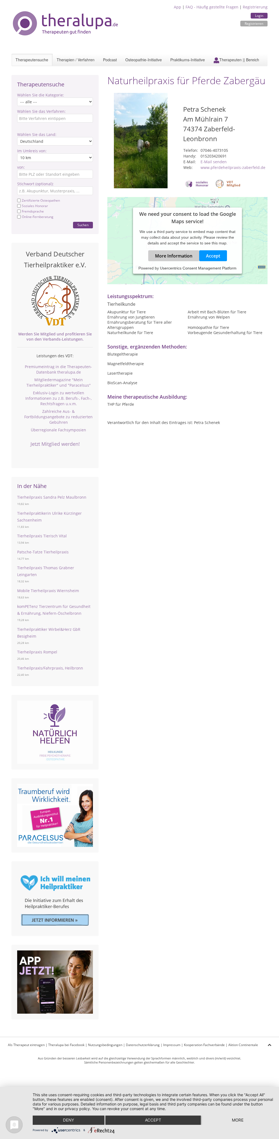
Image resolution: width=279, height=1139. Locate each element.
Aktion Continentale (243, 1045)
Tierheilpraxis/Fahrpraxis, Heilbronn (50, 668)
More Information (173, 256)
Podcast (110, 59)
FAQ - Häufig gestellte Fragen (212, 7)
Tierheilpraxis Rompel (37, 652)
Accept (213, 256)
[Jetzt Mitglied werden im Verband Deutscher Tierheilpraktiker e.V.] (55, 301)
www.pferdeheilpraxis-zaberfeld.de (233, 167)
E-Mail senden (214, 161)
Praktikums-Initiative (187, 59)
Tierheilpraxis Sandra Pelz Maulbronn (51, 497)
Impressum (171, 1045)
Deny (68, 1120)
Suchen (83, 225)
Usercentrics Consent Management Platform (198, 268)
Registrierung (255, 7)
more (238, 1120)
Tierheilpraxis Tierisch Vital (42, 535)
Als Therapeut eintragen (26, 1045)
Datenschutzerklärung (143, 1045)
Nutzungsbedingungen (105, 1045)
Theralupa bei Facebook (66, 1045)
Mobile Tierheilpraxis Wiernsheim (48, 590)
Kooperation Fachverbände (204, 1045)
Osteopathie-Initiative (143, 59)
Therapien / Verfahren (76, 59)
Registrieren (254, 23)
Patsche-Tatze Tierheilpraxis (43, 552)
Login (259, 15)
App (177, 7)
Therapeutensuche (32, 59)
